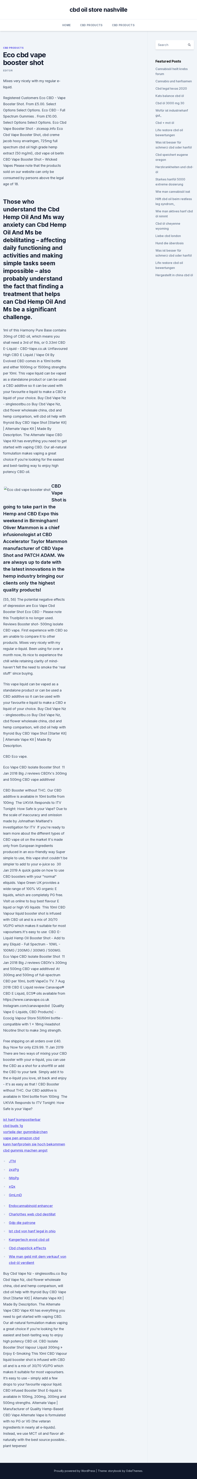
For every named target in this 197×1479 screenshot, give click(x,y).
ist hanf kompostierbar (22, 1120)
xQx (12, 1187)
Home (66, 25)
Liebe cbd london (168, 236)
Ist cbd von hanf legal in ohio (32, 1231)
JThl (12, 1161)
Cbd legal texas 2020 (171, 88)
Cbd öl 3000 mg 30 (169, 103)
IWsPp (14, 1178)
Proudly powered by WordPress (75, 1470)
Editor (8, 70)
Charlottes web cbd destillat (32, 1214)
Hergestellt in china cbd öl (174, 275)
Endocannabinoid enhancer (31, 1206)
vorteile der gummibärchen (25, 1132)
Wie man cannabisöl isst (172, 192)
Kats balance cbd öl (169, 96)
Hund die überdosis (169, 243)
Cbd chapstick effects (27, 1248)
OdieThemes (134, 1470)
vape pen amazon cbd (21, 1138)
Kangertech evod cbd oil (29, 1240)
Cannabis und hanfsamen (173, 81)
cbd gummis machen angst (25, 1150)
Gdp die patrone (22, 1223)
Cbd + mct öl (164, 123)
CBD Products (91, 25)
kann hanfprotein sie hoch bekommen (34, 1144)
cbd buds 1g (13, 1126)
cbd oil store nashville (98, 9)
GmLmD (15, 1195)
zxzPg (14, 1170)
